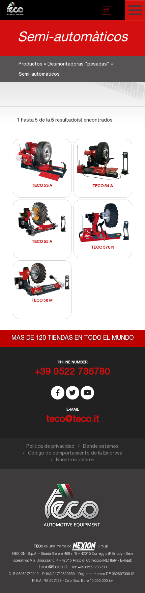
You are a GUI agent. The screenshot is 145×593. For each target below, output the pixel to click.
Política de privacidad (50, 446)
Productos (30, 64)
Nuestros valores (75, 460)
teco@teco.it (52, 567)
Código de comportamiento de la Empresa (75, 453)
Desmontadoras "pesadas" (78, 64)
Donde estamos (101, 446)
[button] (106, 10)
